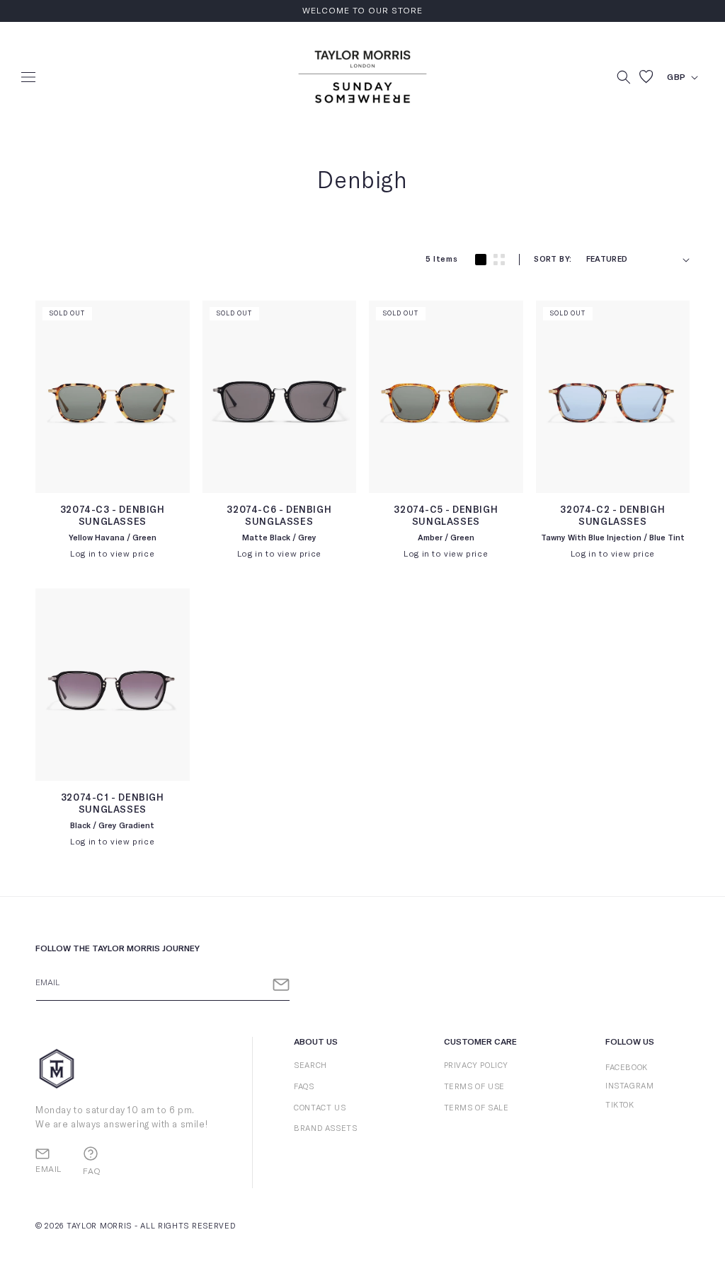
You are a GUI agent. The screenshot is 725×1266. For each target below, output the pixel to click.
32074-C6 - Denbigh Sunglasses (279, 516)
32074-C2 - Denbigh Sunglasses (612, 516)
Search (310, 1065)
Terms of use (474, 1087)
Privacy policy (476, 1065)
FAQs (304, 1087)
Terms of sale (476, 1108)
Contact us (320, 1108)
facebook (626, 1068)
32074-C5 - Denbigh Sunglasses (446, 516)
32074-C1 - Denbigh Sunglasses (112, 804)
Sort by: (552, 259)
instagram (629, 1086)
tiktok (619, 1105)
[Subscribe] (281, 984)
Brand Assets (325, 1128)
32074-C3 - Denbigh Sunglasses (112, 516)
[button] (28, 77)
